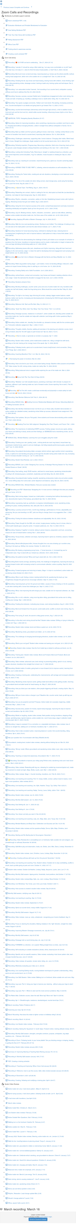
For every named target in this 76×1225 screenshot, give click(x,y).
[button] (1, 2)
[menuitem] (1, 5)
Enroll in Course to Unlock (38, 1219)
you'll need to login (46, 1217)
